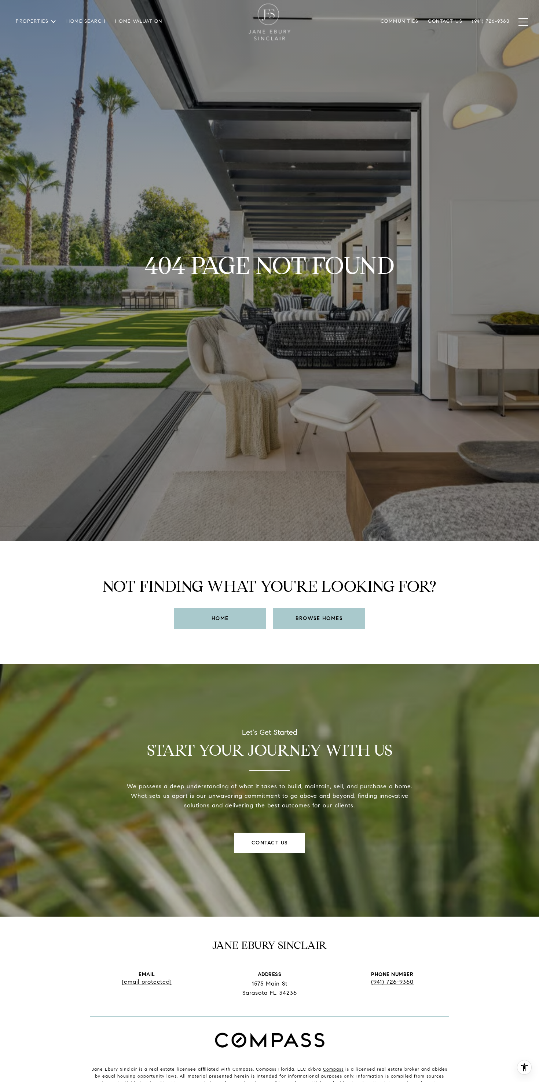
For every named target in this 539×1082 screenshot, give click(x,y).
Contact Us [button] (270, 843)
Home (220, 618)
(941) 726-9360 (392, 982)
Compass (333, 1069)
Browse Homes (319, 618)
